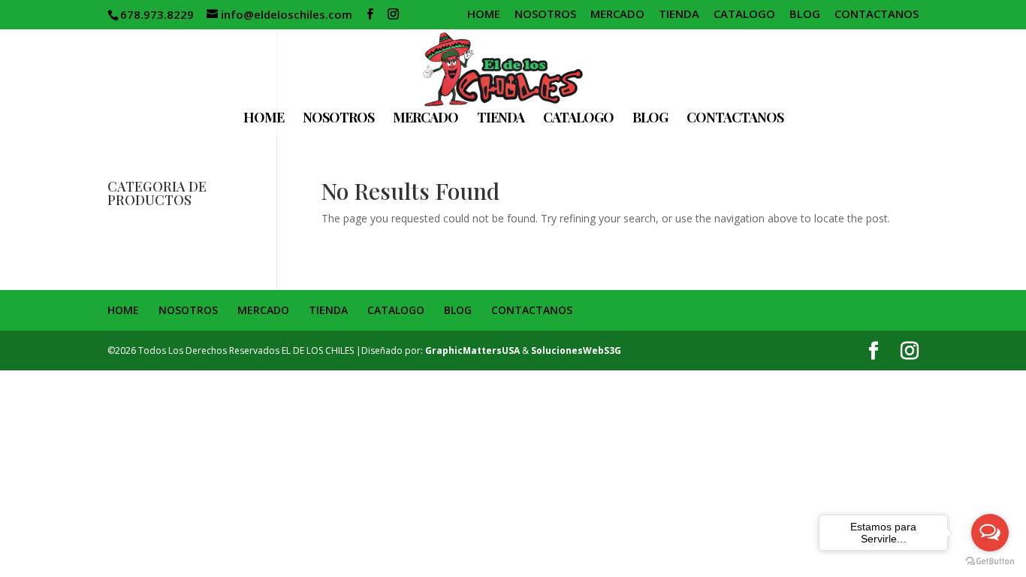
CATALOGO (744, 14)
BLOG (804, 14)
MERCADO (617, 14)
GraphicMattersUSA (472, 350)
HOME (483, 14)
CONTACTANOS (876, 14)
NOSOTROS (545, 14)
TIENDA (679, 14)
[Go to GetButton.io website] (990, 561)
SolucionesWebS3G (576, 350)
